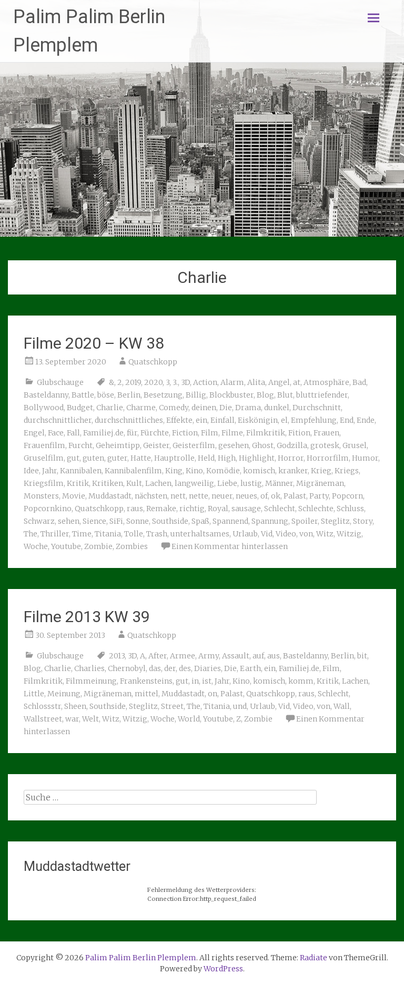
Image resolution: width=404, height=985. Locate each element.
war (72, 719)
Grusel (354, 445)
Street (172, 706)
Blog (265, 395)
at (296, 382)
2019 (133, 382)
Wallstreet (43, 719)
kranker (293, 470)
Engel (34, 433)
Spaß (200, 521)
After (157, 656)
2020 (153, 382)
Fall (73, 433)
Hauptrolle (174, 458)
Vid (266, 534)
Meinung (63, 693)
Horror (291, 458)
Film (209, 433)
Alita (256, 382)
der (170, 668)
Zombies (132, 546)
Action (205, 382)
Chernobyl (127, 668)
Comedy (173, 407)
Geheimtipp (118, 445)
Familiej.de (103, 433)
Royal (218, 508)
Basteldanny (46, 395)
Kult (134, 483)
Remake (161, 508)
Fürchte (154, 433)
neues (246, 496)
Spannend (230, 521)
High (227, 458)
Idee (31, 470)
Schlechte (316, 508)
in (195, 681)
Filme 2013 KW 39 (87, 616)
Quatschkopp (152, 362)
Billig (196, 395)
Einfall (222, 420)
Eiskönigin (258, 420)
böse (105, 395)
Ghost (263, 445)
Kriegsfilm (44, 483)
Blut (285, 395)
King (174, 470)
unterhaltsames (199, 534)
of (264, 496)
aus (273, 656)
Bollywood (44, 407)
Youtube (66, 546)
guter (117, 458)
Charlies (89, 668)
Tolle (133, 534)
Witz (325, 534)
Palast (295, 496)
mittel (146, 693)
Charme (141, 407)
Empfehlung (314, 420)
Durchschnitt (316, 407)
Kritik (78, 483)
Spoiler (304, 521)
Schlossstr (42, 706)
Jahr (49, 470)
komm (301, 681)
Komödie (223, 470)
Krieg (321, 470)
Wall (342, 706)
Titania (108, 534)
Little (34, 693)
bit (362, 656)
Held (206, 458)
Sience (94, 521)
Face (56, 433)
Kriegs (347, 470)
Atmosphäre (326, 382)
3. (175, 382)
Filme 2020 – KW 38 (94, 343)
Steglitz (335, 521)
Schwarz (39, 521)
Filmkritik (265, 433)
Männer (279, 483)
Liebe (227, 483)
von (306, 534)
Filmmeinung (91, 681)
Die (225, 407)
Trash (156, 534)
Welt (90, 719)
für (132, 433)
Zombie (98, 546)
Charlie (109, 407)
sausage (246, 508)
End (347, 420)
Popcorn (347, 496)
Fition (299, 433)
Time (82, 534)
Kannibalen (81, 470)
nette (198, 496)
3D (185, 382)
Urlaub (245, 534)
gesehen (233, 445)
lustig (251, 483)
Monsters (41, 496)
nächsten (151, 496)
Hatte (140, 458)
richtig (192, 508)
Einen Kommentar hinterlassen (229, 546)
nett (178, 496)
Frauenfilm (44, 445)
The (30, 534)
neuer (222, 496)
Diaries (207, 668)
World (189, 719)
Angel (279, 382)
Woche (36, 546)
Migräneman (320, 483)
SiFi (116, 521)
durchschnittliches (129, 420)
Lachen (158, 483)
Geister (156, 445)
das (155, 668)
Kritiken (107, 483)
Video (286, 534)
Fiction (185, 433)
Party (319, 496)
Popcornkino (48, 508)
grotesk (324, 445)
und (240, 706)
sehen (68, 521)
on (212, 693)
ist (206, 681)
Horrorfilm (328, 458)
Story (362, 521)
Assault (235, 656)
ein (201, 420)
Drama (248, 407)
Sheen (75, 706)
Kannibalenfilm (133, 470)
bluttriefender (322, 395)
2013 (117, 656)
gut (73, 458)
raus (135, 508)
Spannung (269, 521)
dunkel (276, 407)
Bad (359, 382)
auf (258, 656)
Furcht (80, 445)
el (284, 420)
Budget (80, 407)
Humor (365, 458)
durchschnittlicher (58, 420)
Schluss (350, 508)
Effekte (179, 420)
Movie (73, 496)
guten (93, 458)
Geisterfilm (194, 445)
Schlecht (279, 508)
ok (275, 496)
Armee (182, 656)
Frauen (326, 433)
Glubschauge (60, 382)
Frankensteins (146, 681)
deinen (203, 407)
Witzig (349, 534)
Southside (170, 521)
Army (208, 656)
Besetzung (163, 395)
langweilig (194, 483)
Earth (250, 668)
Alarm (232, 382)
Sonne (137, 521)
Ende (366, 420)
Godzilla (292, 445)
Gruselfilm (44, 458)
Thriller (55, 534)
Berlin (128, 395)
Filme (232, 433)
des (185, 668)
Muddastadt (110, 496)
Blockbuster (231, 395)
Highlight (257, 458)
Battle (83, 395)
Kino (194, 470)
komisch (259, 470)
